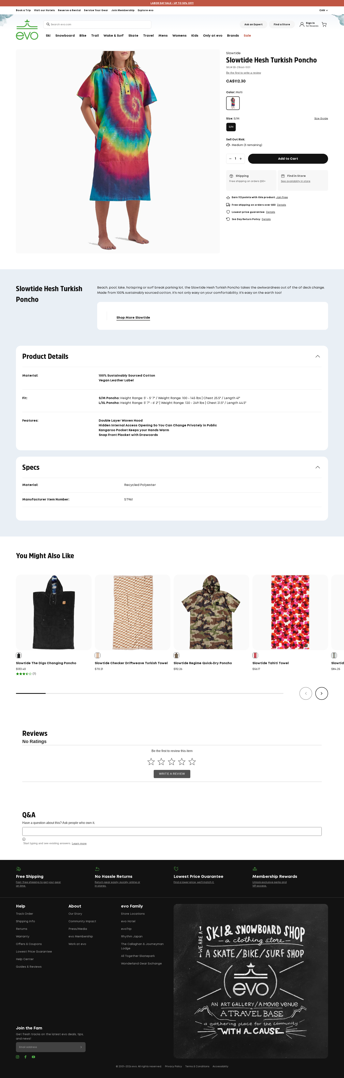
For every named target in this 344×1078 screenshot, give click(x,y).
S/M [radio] (231, 127)
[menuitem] (48, 35)
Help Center (25, 959)
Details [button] (281, 205)
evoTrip (126, 929)
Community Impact (82, 921)
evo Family (132, 906)
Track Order (24, 914)
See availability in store (295, 181)
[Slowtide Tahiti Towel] (290, 612)
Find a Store (282, 24)
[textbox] (172, 831)
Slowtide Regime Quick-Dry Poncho (203, 663)
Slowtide (233, 53)
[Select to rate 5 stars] (192, 761)
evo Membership (80, 936)
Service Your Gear (96, 10)
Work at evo (77, 944)
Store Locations (133, 914)
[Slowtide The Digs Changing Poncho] (54, 612)
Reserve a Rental (69, 10)
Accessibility (220, 1066)
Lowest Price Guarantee (34, 952)
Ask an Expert (253, 24)
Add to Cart (288, 158)
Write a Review (172, 773)
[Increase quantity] (240, 158)
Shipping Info (25, 921)
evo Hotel (128, 921)
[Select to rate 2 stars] (161, 761)
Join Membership (123, 10)
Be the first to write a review (243, 72)
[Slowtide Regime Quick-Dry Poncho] (211, 612)
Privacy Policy (173, 1066)
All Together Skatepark (138, 956)
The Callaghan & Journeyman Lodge (142, 946)
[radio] (233, 103)
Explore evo (145, 10)
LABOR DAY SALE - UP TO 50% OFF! (172, 3)
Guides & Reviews (29, 967)
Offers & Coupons (29, 944)
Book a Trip (23, 10)
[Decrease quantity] (230, 158)
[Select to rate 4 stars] (182, 761)
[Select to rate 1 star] (151, 761)
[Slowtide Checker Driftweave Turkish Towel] (132, 612)
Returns (21, 929)
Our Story (75, 914)
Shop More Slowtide (133, 317)
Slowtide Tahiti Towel (270, 663)
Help (20, 906)
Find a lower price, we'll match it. (194, 882)
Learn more (79, 843)
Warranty (22, 936)
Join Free (282, 197)
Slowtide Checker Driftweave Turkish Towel (131, 663)
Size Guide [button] (321, 118)
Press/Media (77, 929)
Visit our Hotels (44, 10)
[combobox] (97, 24)
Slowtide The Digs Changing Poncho (46, 663)
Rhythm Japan (132, 936)
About (74, 906)
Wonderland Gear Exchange (141, 963)
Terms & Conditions (197, 1066)
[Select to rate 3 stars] (171, 761)
